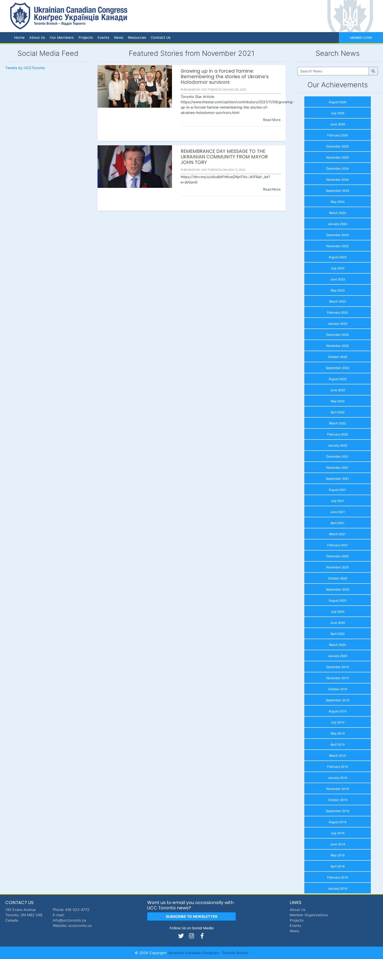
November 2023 (337, 246)
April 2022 (337, 412)
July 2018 (337, 833)
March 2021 (337, 534)
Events (103, 37)
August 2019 (337, 711)
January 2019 (337, 777)
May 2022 (338, 401)
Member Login (361, 37)
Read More (272, 120)
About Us (37, 37)
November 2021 (337, 467)
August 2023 (337, 257)
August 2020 (337, 600)
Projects (85, 37)
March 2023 (337, 301)
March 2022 (337, 423)
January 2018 (337, 888)
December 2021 (337, 456)
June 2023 (337, 279)
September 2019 (337, 700)
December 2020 (337, 556)
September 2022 (337, 368)
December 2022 (337, 334)
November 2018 (337, 788)
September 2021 (337, 478)
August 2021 (337, 489)
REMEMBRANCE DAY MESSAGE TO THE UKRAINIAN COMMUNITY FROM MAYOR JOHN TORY (224, 156)
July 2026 (337, 113)
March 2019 (337, 755)
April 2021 (337, 523)
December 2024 (337, 168)
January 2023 (337, 323)
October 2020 (337, 578)
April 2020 (337, 633)
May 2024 (338, 201)
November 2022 (337, 345)
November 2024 (337, 179)
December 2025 (337, 146)
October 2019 (337, 689)
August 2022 (337, 379)
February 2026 (337, 135)
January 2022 (337, 445)
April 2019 (337, 744)
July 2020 (337, 611)
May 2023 (338, 290)
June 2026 (337, 124)
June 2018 (337, 844)
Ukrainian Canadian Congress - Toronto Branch (208, 953)
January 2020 (337, 656)
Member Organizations (309, 915)
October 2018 (337, 800)
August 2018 (337, 822)
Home (19, 37)
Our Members (62, 37)
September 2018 (337, 811)
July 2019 (337, 722)
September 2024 (337, 190)
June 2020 (337, 622)
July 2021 (337, 500)
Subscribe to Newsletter (191, 916)
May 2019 (338, 733)
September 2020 (337, 589)
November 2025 (337, 157)
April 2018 (337, 866)
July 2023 (337, 268)
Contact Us (160, 37)
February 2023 (337, 312)
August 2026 (337, 102)
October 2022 (337, 356)
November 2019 (337, 678)
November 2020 (337, 567)
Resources (137, 37)
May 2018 (338, 855)
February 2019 (337, 766)
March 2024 (337, 212)
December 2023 (337, 235)
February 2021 (337, 545)
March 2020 (337, 644)
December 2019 (337, 667)
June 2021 (337, 512)
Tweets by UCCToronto (25, 68)
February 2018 (337, 877)
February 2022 (337, 434)
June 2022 (337, 390)
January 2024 (337, 224)
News (118, 37)
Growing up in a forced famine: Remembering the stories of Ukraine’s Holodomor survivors (225, 76)
